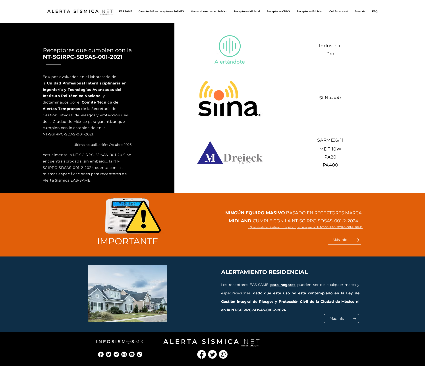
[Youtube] (132, 354)
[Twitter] (108, 354)
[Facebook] (101, 354)
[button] (125, 11)
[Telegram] (116, 354)
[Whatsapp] (223, 354)
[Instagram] (124, 354)
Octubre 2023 (120, 145)
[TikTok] (139, 354)
